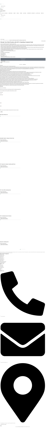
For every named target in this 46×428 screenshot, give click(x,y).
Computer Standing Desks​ (3, 165)
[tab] (20, 64)
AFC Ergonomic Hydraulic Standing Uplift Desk (7, 164)
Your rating (1, 92)
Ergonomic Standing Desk (4, 241)
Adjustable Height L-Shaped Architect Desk (7, 138)
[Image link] (22, 250)
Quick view (1, 137)
